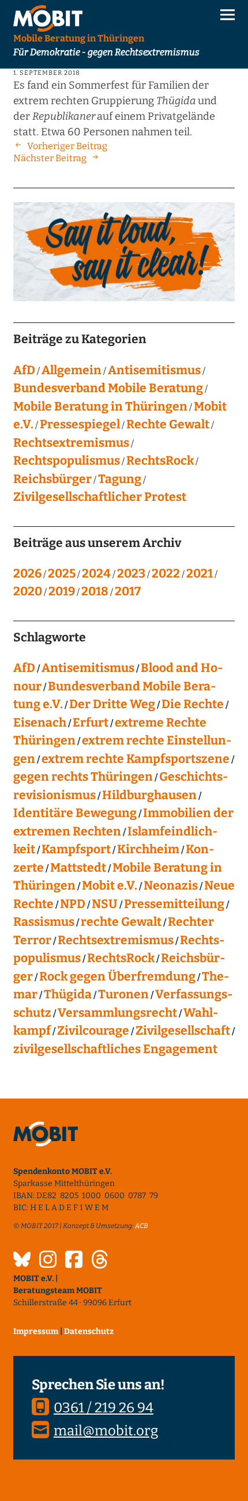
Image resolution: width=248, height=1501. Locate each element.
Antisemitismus (154, 370)
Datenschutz (89, 1331)
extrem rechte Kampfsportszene (136, 758)
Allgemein (72, 370)
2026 (27, 573)
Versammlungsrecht (117, 1012)
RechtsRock (160, 460)
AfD (24, 370)
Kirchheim (148, 849)
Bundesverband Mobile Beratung (108, 388)
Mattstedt (78, 867)
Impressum (35, 1331)
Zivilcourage (93, 1030)
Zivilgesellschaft (183, 1030)
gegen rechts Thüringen (83, 776)
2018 (94, 591)
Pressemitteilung (174, 903)
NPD (72, 903)
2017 (128, 591)
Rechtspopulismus (66, 460)
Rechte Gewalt (167, 424)
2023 (131, 573)
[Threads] (99, 1260)
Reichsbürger (52, 479)
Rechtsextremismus (71, 442)
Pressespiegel (80, 424)
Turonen (123, 994)
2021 (199, 573)
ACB (141, 1226)
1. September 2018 (46, 73)
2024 (96, 573)
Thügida (68, 994)
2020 (27, 591)
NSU (105, 903)
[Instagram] (48, 1260)
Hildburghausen (149, 795)
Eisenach (39, 722)
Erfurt (90, 722)
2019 (61, 591)
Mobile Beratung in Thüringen (100, 406)
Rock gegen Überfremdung (117, 976)
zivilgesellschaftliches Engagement (115, 1049)
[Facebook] (73, 1260)
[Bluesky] (22, 1261)
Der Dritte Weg (112, 704)
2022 (166, 573)
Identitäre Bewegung (75, 812)
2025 (62, 573)
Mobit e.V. (109, 885)
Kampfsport (76, 849)
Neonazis (171, 885)
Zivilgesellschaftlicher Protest (99, 496)
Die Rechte (192, 704)
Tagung (119, 479)
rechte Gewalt (121, 921)
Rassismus (43, 921)
